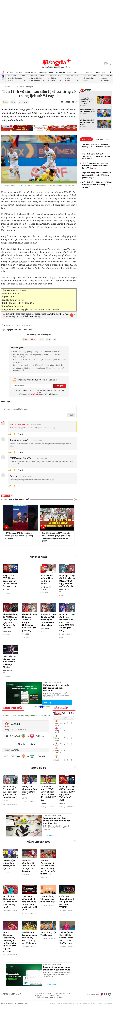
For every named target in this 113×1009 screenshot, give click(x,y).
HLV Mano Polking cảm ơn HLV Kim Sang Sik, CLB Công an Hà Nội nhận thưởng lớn (47, 867)
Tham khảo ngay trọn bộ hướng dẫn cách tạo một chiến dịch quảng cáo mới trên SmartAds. (56, 695)
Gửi (71, 415)
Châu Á (9, 87)
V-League (29, 87)
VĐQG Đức (25, 634)
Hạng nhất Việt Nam (32, 716)
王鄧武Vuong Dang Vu (20, 458)
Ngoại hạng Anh (65, 634)
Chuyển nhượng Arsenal (46, 588)
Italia (75, 72)
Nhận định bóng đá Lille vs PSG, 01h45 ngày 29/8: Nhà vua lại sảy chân (48, 619)
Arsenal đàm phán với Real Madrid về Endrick (46, 579)
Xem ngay (47, 702)
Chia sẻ (25, 102)
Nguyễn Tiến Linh (14, 330)
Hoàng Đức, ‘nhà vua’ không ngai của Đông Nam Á (29, 790)
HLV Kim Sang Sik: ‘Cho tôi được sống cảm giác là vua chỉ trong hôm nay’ (10, 791)
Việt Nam (18, 72)
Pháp (69, 72)
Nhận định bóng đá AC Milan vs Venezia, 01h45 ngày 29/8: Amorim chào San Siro (10, 621)
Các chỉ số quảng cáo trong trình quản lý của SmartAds (56, 968)
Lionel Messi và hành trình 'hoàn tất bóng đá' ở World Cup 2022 (87, 100)
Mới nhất (89, 72)
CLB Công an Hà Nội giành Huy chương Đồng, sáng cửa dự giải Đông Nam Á (38, 369)
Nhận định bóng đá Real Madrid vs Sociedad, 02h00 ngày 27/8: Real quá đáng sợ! (96, 175)
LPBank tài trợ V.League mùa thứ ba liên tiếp (47, 899)
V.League (6, 716)
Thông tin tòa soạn (7, 1003)
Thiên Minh (8, 325)
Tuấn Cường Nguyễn (19, 440)
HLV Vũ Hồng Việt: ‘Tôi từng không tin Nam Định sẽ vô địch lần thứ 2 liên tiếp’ (38, 355)
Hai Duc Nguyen (17, 424)
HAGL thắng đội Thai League (48, 933)
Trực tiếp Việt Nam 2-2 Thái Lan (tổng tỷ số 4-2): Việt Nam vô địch (96, 146)
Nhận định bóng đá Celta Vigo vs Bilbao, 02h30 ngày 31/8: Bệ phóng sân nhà (67, 580)
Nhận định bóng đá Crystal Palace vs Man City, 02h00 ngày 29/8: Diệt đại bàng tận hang (67, 622)
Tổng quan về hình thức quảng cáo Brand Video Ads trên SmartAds (56, 821)
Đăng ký (59, 385)
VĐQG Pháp (44, 628)
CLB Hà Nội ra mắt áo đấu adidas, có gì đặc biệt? (9, 864)
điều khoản (35, 394)
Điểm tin (6, 590)
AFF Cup (10, 72)
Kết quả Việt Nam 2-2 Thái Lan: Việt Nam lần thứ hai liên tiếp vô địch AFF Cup (48, 793)
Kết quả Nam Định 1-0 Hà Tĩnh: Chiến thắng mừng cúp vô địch (38, 365)
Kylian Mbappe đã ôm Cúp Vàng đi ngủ (87, 110)
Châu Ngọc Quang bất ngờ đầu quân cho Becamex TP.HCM (66, 901)
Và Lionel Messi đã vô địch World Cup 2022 (87, 122)
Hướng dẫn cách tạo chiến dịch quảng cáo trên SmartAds (56, 688)
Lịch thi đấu (13, 708)
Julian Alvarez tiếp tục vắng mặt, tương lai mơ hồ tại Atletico (9, 661)
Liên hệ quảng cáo (21, 1003)
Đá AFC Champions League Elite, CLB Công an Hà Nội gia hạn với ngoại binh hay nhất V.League (10, 941)
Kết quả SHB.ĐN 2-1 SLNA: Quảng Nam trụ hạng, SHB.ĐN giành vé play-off (39, 361)
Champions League (46, 72)
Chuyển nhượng (31, 72)
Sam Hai (14, 476)
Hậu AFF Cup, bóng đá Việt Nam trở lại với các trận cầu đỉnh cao (29, 865)
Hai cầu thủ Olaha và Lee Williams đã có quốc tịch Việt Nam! (10, 901)
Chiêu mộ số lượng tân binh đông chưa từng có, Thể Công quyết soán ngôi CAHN (29, 903)
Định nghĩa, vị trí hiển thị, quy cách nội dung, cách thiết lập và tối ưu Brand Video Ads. (56, 828)
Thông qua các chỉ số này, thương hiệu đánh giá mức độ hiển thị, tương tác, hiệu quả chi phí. (56, 974)
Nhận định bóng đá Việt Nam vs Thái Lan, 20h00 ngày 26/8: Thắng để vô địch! (67, 793)
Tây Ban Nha (60, 72)
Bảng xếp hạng (61, 708)
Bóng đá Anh (100, 72)
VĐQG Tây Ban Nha (64, 591)
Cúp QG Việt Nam (17, 716)
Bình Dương (29, 330)
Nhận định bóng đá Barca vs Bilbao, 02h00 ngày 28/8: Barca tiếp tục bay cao (97, 184)
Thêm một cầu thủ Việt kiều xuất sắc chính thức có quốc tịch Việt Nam (66, 937)
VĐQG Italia (7, 631)
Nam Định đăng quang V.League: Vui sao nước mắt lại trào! (37, 351)
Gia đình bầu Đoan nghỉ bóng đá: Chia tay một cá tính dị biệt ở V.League (29, 937)
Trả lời (20, 434)
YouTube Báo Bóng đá (15, 499)
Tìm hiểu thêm (51, 984)
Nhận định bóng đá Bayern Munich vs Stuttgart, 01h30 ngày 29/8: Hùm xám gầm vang (29, 622)
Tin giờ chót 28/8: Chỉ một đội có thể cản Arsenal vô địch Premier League (10, 580)
